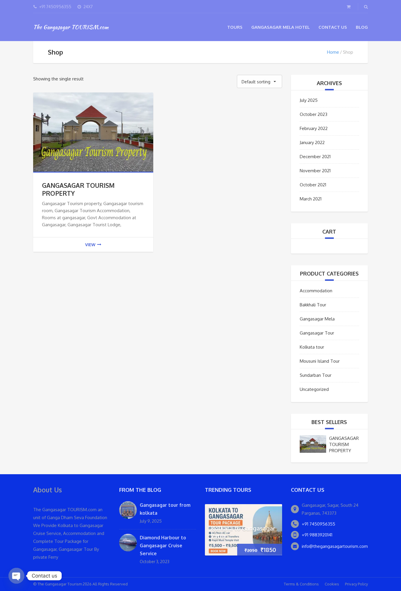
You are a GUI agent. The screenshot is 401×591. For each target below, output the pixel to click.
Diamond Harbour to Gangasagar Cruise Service (163, 545)
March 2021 (310, 199)
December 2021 (315, 156)
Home (333, 52)
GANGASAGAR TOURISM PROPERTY (344, 444)
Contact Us (333, 27)
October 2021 (313, 185)
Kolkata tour (312, 347)
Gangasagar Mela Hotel (280, 27)
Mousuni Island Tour (320, 361)
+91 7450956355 (318, 524)
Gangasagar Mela (317, 319)
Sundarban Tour (315, 375)
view (90, 244)
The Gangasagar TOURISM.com (70, 27)
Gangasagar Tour (317, 333)
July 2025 (309, 100)
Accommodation (316, 290)
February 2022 (314, 128)
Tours (234, 27)
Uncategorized (314, 389)
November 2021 (315, 170)
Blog (362, 27)
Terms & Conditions (301, 584)
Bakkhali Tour (313, 305)
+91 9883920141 (317, 535)
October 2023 (313, 114)
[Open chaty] (16, 576)
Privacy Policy (356, 584)
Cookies (332, 584)
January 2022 (312, 142)
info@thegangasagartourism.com (335, 546)
